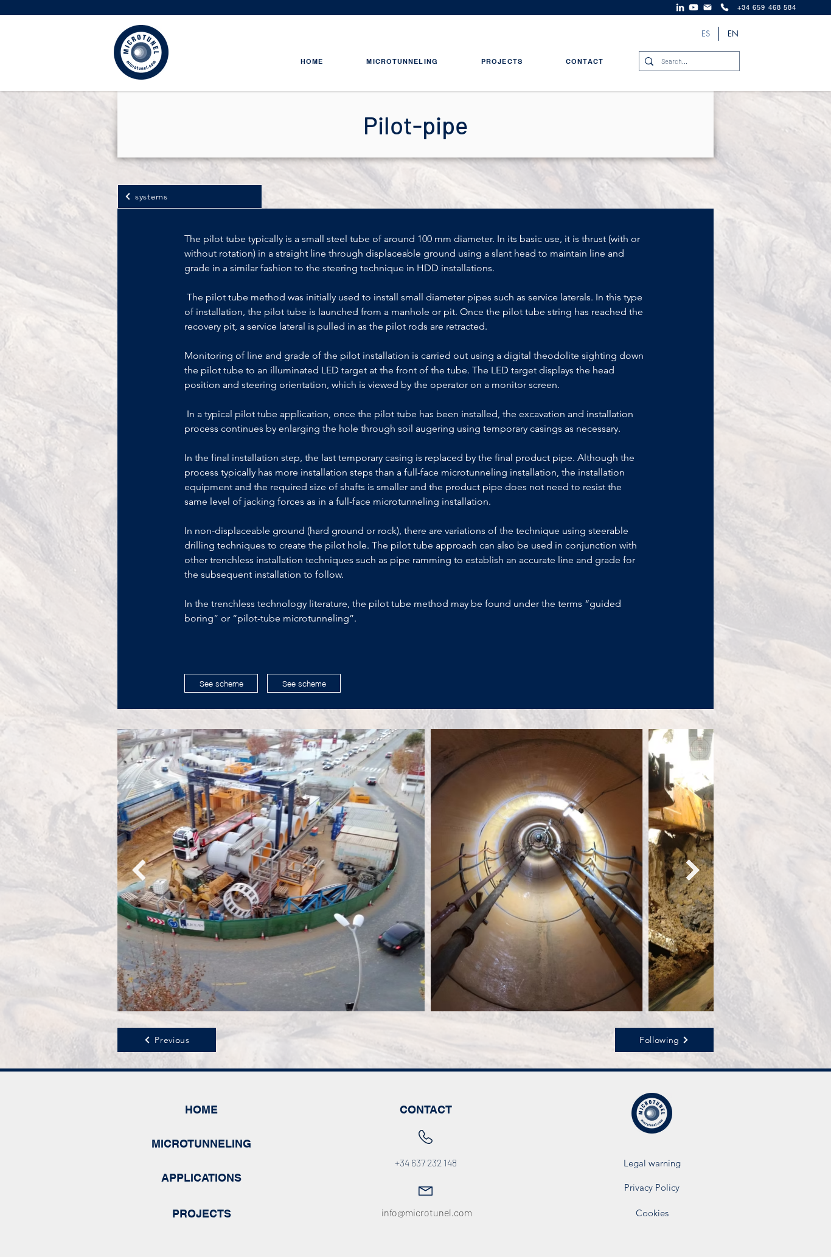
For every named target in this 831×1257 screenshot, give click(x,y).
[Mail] (707, 7)
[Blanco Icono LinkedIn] (680, 7)
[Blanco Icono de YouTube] (693, 7)
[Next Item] (693, 870)
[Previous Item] (138, 870)
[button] (304, 683)
